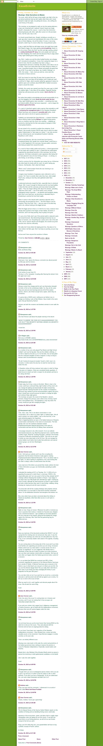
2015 (65, 163)
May (67, 262)
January (68, 271)
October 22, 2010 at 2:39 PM (26, 330)
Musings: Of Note (70, 247)
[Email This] (41, 238)
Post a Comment (23, 736)
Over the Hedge (69, 287)
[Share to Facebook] (47, 238)
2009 (65, 274)
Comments (67, 152)
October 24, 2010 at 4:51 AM (26, 405)
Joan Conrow (24, 452)
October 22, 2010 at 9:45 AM (26, 253)
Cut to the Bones (69, 285)
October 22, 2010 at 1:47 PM (26, 309)
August (68, 255)
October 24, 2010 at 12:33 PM (27, 446)
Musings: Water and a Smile (74, 187)
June (67, 259)
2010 (65, 175)
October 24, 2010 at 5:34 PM (26, 612)
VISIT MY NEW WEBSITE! (72, 142)
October (68, 182)
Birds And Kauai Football (33, 689)
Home (38, 739)
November (69, 180)
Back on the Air (70, 238)
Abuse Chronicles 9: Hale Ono (73, 103)
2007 (65, 279)
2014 (65, 166)
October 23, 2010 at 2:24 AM (26, 342)
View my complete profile (70, 35)
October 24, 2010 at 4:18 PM (26, 522)
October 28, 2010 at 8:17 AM (26, 733)
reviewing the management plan (30, 110)
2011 (65, 173)
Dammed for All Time (70, 293)
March (68, 267)
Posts (66, 149)
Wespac (38, 119)
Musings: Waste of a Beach (73, 250)
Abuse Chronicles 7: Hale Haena (74, 109)
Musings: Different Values (73, 208)
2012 (65, 170)
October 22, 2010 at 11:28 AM (27, 265)
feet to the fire (49, 92)
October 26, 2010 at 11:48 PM (27, 692)
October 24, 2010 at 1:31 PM (26, 502)
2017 (65, 158)
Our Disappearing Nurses (72, 295)
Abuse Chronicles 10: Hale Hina (74, 101)
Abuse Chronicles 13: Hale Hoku (74, 90)
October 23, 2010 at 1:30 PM (26, 377)
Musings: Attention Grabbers (74, 215)
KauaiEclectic (27, 6)
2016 (65, 161)
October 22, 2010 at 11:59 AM (27, 279)
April (67, 264)
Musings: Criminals (71, 236)
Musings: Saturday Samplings (74, 185)
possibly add (43, 112)
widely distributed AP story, (29, 52)
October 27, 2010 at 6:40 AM (26, 703)
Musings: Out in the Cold (73, 245)
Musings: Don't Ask (71, 212)
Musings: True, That (71, 233)
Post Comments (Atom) (33, 742)
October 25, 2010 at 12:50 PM (27, 680)
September (69, 252)
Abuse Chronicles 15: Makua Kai (74, 72)
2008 (65, 276)
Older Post (55, 739)
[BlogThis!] (43, 238)
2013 (65, 168)
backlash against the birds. (26, 105)
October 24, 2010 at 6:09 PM (26, 664)
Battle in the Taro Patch (71, 289)
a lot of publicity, (46, 48)
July (67, 257)
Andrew (22, 685)
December (69, 178)
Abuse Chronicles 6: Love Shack (74, 111)
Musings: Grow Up (71, 210)
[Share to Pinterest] (49, 238)
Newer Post (21, 739)
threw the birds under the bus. (45, 99)
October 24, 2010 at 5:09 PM (26, 591)
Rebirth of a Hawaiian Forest (73, 291)
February (69, 269)
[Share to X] (45, 238)
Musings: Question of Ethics (74, 226)
